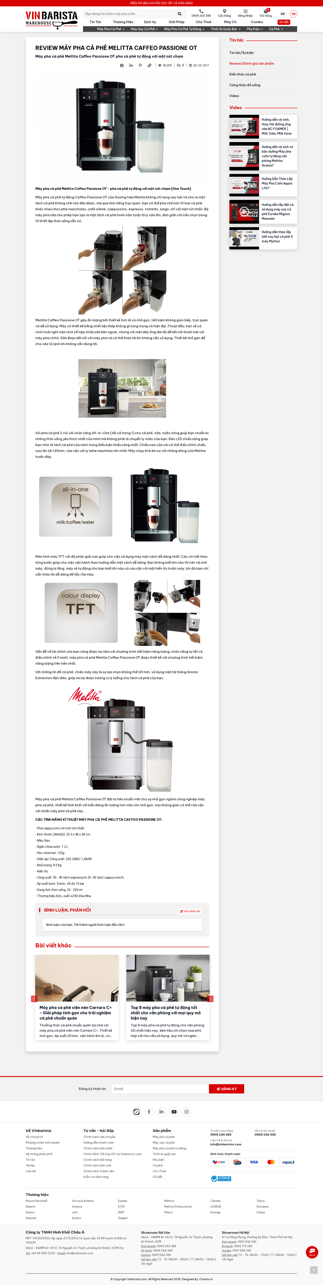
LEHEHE (215, 1206)
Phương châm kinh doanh (43, 1142)
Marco (168, 1212)
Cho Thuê (203, 22)
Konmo (76, 1218)
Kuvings (215, 1212)
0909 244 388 (166, 1246)
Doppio (123, 1218)
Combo (257, 22)
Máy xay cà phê (143, 29)
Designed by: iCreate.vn (197, 1279)
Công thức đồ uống (244, 85)
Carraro (215, 1201)
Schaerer (262, 1206)
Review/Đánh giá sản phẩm (251, 63)
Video (234, 96)
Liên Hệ (31, 1171)
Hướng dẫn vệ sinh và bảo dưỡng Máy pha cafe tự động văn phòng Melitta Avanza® (277, 156)
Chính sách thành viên (98, 1171)
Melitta (169, 1201)
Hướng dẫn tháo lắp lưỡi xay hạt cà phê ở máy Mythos (277, 236)
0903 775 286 (243, 1246)
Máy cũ (230, 22)
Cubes (260, 1212)
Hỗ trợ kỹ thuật (265, 1132)
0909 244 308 (162, 1250)
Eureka (122, 1201)
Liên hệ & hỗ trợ (225, 1142)
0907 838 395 (247, 1241)
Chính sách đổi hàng (97, 1159)
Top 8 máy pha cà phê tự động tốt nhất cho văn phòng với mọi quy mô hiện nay (166, 1013)
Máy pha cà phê (109, 29)
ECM (121, 1206)
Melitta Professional (177, 1206)
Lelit (75, 1212)
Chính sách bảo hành (98, 1148)
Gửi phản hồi (191, 911)
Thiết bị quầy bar (224, 29)
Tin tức (95, 22)
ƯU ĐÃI (284, 22)
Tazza (260, 1201)
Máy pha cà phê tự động (182, 29)
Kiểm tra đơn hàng (96, 1177)
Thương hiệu (123, 22)
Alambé (31, 1218)
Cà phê (274, 29)
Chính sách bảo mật (97, 1165)
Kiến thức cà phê (242, 74)
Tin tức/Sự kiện (241, 53)
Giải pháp (177, 22)
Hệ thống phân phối (39, 1154)
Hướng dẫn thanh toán (98, 1142)
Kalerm (30, 1206)
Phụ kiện (253, 29)
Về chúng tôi (34, 1137)
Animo (30, 1212)
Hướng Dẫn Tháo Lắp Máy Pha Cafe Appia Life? (277, 183)
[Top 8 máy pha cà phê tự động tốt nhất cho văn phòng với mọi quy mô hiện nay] (168, 978)
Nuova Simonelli (36, 1201)
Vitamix (77, 1206)
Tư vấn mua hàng (221, 1132)
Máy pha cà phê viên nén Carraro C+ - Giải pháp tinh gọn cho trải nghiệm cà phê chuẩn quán (76, 1013)
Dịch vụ (150, 22)
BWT (121, 1212)
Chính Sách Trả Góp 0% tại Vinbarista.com (112, 1154)
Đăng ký (229, 1089)
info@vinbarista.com (79, 1253)
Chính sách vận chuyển (99, 1137)
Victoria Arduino (83, 1201)
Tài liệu (30, 1165)
